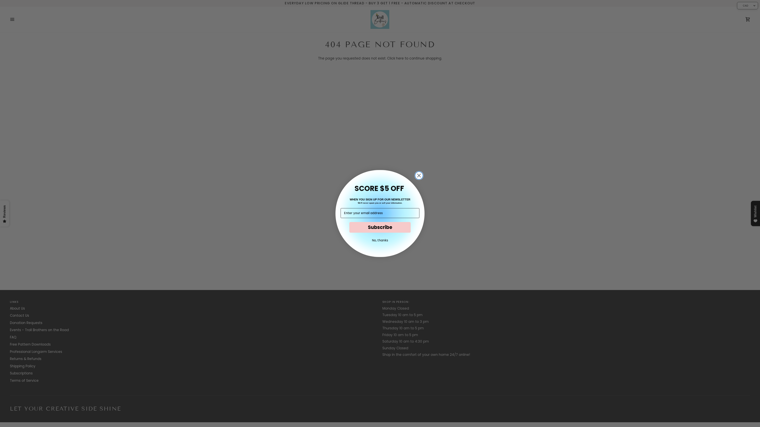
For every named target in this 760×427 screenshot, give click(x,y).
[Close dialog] (419, 175)
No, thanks (380, 240)
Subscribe (380, 227)
